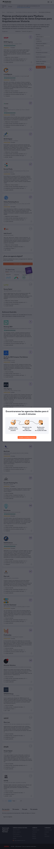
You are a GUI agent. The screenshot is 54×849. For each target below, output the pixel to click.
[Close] (49, 409)
